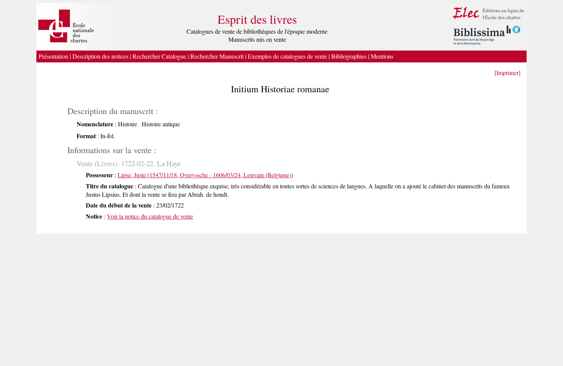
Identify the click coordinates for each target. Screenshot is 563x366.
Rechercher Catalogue (159, 56)
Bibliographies (349, 56)
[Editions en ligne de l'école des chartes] (466, 18)
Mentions (383, 56)
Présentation (53, 56)
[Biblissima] (487, 44)
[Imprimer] (507, 73)
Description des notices (100, 56)
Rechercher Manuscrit (217, 56)
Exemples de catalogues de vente (287, 56)
